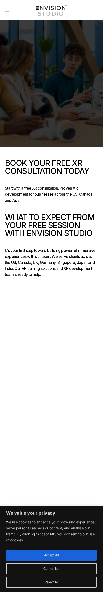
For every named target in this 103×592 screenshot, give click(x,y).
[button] (7, 10)
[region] (51, 549)
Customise (52, 568)
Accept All (51, 555)
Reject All (51, 582)
